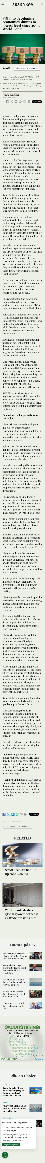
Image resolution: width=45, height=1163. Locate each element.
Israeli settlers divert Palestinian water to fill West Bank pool (14, 994)
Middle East (7, 1103)
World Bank (16, 822)
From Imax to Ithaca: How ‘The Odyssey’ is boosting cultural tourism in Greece (13, 1091)
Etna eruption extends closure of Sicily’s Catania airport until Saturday (15, 956)
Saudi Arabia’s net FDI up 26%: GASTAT (21, 872)
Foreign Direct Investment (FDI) (18, 826)
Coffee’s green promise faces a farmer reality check (14, 1006)
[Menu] (3, 4)
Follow (38, 102)
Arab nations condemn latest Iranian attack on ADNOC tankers (14, 982)
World (5, 1085)
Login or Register (11, 1145)
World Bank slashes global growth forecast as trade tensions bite (21, 914)
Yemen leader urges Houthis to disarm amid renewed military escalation (14, 969)
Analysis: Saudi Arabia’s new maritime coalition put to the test (14, 1108)
